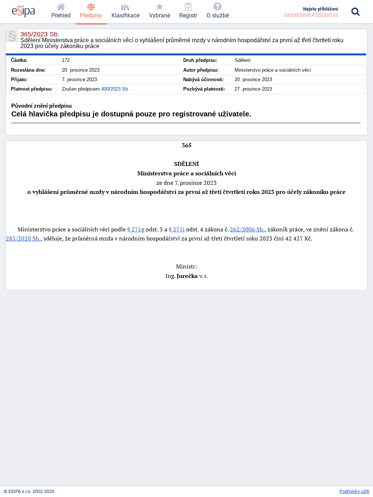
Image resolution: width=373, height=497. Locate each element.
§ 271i (177, 229)
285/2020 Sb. (23, 238)
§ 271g (135, 229)
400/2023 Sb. (115, 89)
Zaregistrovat (297, 14)
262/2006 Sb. (247, 229)
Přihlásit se (326, 14)
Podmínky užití (354, 491)
